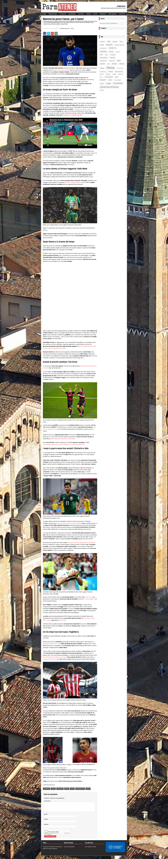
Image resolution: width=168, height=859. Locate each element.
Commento (47, 801)
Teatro (110, 80)
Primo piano (53, 14)
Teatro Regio (117, 80)
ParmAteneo (103, 71)
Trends (88, 14)
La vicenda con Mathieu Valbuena (83, 109)
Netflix (102, 68)
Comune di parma (119, 45)
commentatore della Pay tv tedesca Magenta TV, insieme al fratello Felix (63, 444)
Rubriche (103, 14)
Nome (45, 814)
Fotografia (112, 55)
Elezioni (118, 51)
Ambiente (102, 41)
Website (46, 824)
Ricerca (102, 74)
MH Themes (60, 856)
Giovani (112, 58)
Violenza (102, 90)
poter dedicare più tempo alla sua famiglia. (63, 438)
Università (72, 14)
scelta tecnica (89, 597)
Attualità (62, 14)
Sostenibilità (109, 77)
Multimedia (112, 14)
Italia (118, 61)
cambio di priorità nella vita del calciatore (68, 523)
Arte (108, 41)
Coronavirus (103, 48)
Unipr (108, 83)
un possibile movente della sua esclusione (55, 657)
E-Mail (45, 819)
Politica (110, 71)
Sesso (101, 77)
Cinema (109, 45)
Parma (110, 67)
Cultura (80, 14)
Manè (66, 788)
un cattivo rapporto (89, 599)
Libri (108, 64)
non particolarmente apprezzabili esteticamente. (82, 542)
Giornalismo (104, 57)
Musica (121, 64)
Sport (95, 14)
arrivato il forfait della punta (74, 182)
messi (72, 788)
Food (106, 55)
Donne (111, 52)
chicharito (60, 788)
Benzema (46, 788)
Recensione (119, 71)
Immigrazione (103, 60)
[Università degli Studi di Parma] (115, 847)
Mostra (114, 64)
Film (101, 55)
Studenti (103, 80)
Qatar (88, 788)
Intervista (111, 60)
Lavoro (102, 64)
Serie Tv (120, 74)
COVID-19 (112, 48)
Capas (102, 45)
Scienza (108, 74)
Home (44, 14)
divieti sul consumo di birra (61, 70)
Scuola (114, 74)
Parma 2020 (120, 68)
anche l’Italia (62, 620)
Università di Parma (109, 87)
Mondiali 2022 (80, 788)
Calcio (53, 788)
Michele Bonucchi (64, 28)
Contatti (122, 14)
